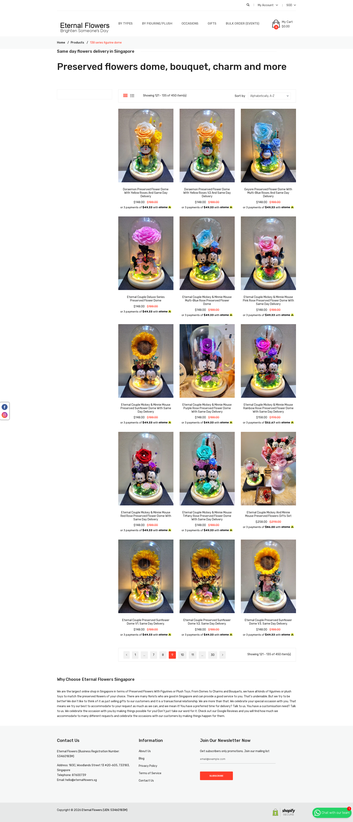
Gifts (212, 23)
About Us (145, 751)
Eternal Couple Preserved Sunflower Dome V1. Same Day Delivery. (145, 621)
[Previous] (126, 655)
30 (212, 655)
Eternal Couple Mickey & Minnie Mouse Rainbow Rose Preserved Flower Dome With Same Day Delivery (268, 408)
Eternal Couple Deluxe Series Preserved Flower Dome (146, 298)
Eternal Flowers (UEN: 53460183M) (104, 810)
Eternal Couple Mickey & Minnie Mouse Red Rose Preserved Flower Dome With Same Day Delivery (146, 516)
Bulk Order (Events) (242, 23)
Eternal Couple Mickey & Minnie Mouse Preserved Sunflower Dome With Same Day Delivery (146, 408)
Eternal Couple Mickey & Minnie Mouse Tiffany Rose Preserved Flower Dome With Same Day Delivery (207, 516)
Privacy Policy (148, 766)
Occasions (190, 23)
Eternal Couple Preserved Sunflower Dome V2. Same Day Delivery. (207, 621)
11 (192, 655)
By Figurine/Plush (157, 23)
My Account (266, 5)
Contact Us (146, 780)
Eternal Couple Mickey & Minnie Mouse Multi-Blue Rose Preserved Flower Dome (207, 300)
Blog (141, 758)
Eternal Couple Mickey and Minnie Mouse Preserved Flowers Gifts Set (268, 514)
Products (77, 42)
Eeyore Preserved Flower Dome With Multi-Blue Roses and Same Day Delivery (268, 193)
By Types (125, 23)
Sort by (240, 96)
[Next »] (222, 655)
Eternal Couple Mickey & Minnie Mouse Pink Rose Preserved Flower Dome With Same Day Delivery (268, 300)
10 (182, 655)
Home (61, 42)
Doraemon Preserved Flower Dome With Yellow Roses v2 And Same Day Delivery (207, 193)
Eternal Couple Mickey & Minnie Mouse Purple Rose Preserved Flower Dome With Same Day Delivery (207, 408)
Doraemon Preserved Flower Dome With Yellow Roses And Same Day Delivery (146, 193)
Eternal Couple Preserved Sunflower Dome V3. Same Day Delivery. (268, 621)
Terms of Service (150, 773)
